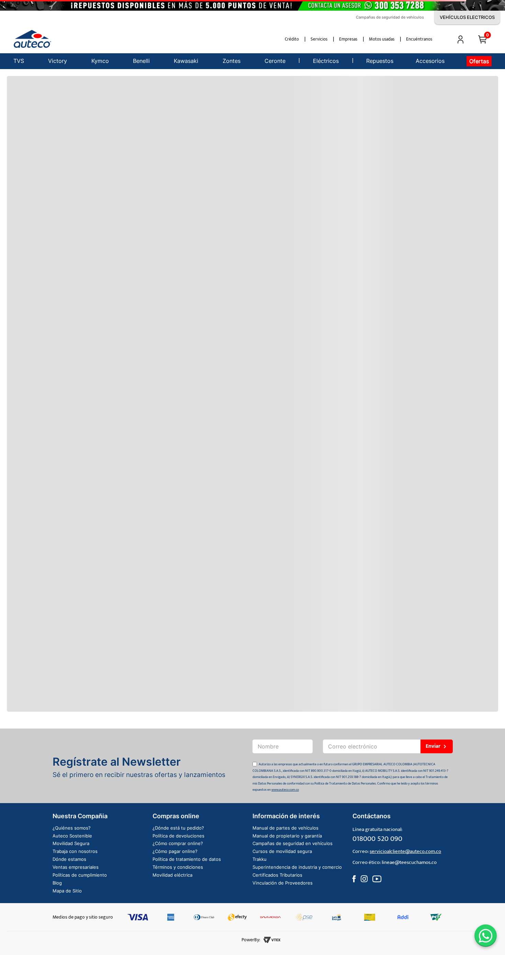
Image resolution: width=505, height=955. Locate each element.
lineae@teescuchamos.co (409, 862)
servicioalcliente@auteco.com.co (405, 851)
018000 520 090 (377, 839)
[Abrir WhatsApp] (485, 935)
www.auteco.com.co (285, 789)
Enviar (433, 746)
